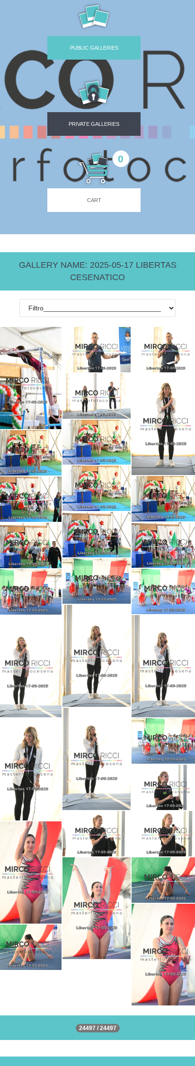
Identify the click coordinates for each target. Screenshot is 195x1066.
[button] (94, 105)
